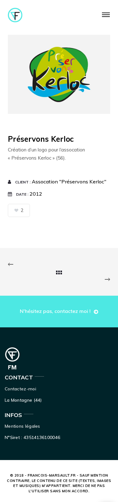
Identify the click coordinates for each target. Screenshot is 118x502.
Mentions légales (22, 426)
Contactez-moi (20, 389)
